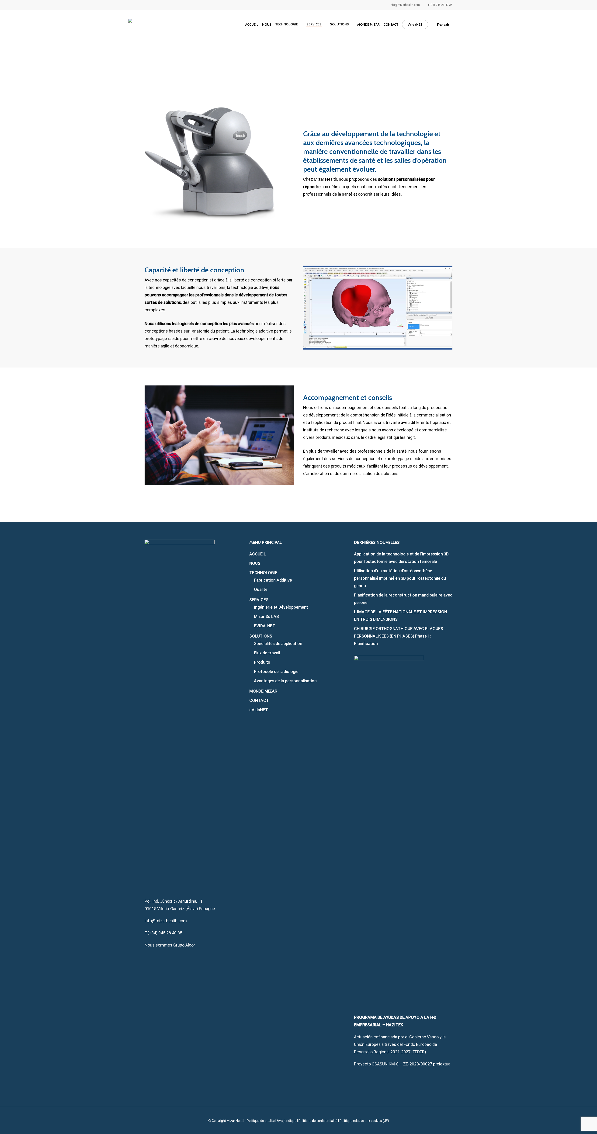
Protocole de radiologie (276, 671)
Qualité (260, 589)
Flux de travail (267, 652)
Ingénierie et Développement (281, 607)
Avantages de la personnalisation (285, 680)
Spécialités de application (278, 643)
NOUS (254, 563)
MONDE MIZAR (263, 691)
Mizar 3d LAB (266, 616)
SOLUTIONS (260, 636)
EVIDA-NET (264, 625)
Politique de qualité (261, 1121)
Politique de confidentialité (317, 1121)
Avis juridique (286, 1121)
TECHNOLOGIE (263, 572)
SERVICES (258, 599)
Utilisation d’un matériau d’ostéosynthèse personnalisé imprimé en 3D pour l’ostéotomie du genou (400, 578)
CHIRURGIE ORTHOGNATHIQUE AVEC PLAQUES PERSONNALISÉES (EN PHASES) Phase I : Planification (398, 636)
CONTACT (259, 700)
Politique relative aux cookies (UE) (364, 1121)
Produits (262, 662)
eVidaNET (258, 709)
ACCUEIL (257, 553)
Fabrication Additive (273, 580)
